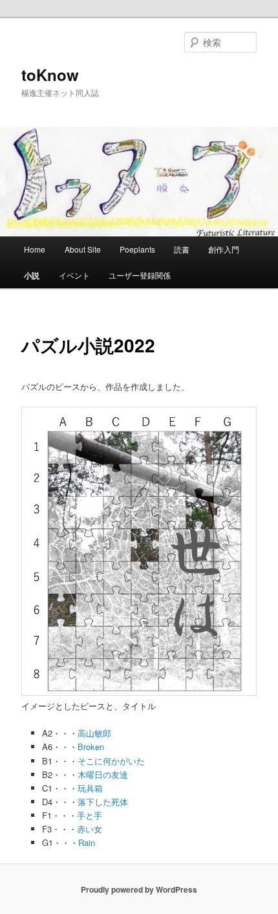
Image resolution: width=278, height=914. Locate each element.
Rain (86, 842)
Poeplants (137, 249)
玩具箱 (90, 788)
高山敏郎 (94, 733)
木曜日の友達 (103, 774)
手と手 (89, 815)
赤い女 (89, 829)
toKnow (50, 74)
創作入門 (223, 249)
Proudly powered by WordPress (139, 889)
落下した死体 (103, 801)
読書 (181, 249)
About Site (83, 249)
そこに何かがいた (111, 761)
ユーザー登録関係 (140, 274)
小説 (31, 275)
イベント (74, 274)
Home (34, 249)
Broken (91, 746)
